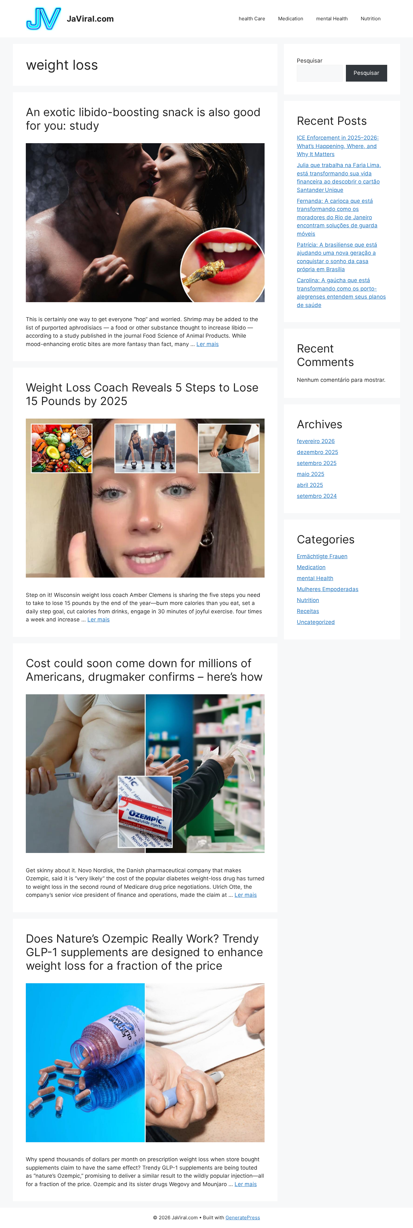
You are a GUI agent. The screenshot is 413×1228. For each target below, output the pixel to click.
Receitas (308, 611)
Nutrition (371, 18)
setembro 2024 (317, 496)
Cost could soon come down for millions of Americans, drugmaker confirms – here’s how (144, 669)
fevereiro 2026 (316, 441)
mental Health (332, 18)
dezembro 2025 (317, 452)
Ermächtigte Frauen (322, 556)
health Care (252, 18)
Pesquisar (309, 60)
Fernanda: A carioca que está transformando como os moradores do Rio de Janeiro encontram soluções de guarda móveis (337, 217)
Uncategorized (316, 622)
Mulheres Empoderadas (327, 589)
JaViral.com (90, 19)
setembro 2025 (317, 463)
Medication (290, 18)
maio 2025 (310, 474)
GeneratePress (243, 1217)
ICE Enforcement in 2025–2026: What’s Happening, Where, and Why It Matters (338, 145)
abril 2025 (310, 485)
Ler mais (207, 344)
